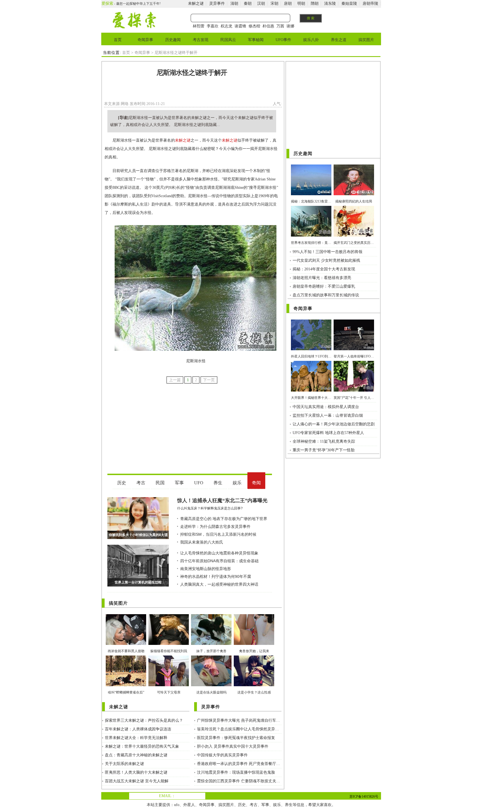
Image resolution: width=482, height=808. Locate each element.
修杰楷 (254, 26)
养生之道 (338, 40)
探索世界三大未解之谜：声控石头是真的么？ (144, 720)
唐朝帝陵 (370, 3)
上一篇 (175, 380)
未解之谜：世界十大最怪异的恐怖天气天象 (142, 746)
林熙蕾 (198, 26)
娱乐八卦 (311, 40)
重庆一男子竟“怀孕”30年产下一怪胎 (324, 450)
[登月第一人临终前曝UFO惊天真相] (354, 349)
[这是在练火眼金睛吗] (211, 685)
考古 (253, 805)
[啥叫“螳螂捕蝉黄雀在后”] (126, 685)
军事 (265, 805)
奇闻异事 (145, 40)
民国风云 (228, 40)
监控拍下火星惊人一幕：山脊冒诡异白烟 (328, 415)
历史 (242, 805)
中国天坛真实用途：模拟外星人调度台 (326, 407)
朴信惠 (268, 26)
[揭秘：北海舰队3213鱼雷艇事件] (311, 194)
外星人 (189, 805)
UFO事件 (283, 40)
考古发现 (200, 40)
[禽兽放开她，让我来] (254, 644)
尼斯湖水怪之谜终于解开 (191, 72)
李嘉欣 (212, 26)
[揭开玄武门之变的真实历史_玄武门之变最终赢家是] (354, 235)
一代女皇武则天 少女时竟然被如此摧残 (326, 260)
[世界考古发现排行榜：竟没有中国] (311, 235)
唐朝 (288, 3)
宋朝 (274, 3)
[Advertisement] (192, 90)
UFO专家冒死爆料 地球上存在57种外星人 (328, 433)
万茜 (280, 26)
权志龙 (226, 26)
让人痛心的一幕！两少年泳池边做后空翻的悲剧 (334, 424)
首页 (118, 40)
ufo (176, 805)
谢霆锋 (240, 26)
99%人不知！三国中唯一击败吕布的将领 (327, 252)
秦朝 (248, 3)
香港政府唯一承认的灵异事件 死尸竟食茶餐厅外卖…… (239, 764)
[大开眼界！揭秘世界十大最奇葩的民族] (311, 390)
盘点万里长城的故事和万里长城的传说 (326, 295)
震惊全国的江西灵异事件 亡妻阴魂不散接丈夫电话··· (239, 781)
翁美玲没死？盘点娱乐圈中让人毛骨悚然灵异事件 (239, 729)
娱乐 (277, 805)
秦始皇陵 (349, 3)
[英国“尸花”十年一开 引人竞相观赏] (354, 390)
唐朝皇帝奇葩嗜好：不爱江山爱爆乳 (324, 286)
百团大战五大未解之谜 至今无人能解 (136, 781)
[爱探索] (134, 27)
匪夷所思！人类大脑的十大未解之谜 (136, 772)
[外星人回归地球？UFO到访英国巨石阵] (311, 349)
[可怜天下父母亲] (168, 685)
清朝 (234, 3)
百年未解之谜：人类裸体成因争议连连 (138, 729)
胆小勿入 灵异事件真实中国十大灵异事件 (232, 746)
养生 (289, 805)
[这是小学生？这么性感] (254, 685)
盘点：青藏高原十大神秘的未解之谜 (136, 755)
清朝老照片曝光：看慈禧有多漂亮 (322, 278)
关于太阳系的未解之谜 (124, 764)
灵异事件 (217, 3)
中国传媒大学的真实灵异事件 (222, 755)
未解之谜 (196, 3)
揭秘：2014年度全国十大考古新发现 (324, 269)
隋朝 (315, 3)
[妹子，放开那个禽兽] (211, 644)
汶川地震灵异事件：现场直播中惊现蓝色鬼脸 (236, 772)
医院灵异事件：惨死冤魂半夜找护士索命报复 (236, 738)
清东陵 (330, 3)
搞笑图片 (366, 40)
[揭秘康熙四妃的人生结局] (354, 194)
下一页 (209, 380)
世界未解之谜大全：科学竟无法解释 (136, 738)
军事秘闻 (256, 40)
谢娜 (290, 26)
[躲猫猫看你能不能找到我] (168, 644)
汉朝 (261, 3)
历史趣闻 (173, 40)
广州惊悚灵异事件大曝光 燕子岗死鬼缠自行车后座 (239, 720)
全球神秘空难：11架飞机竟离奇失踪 (324, 441)
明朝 (301, 3)
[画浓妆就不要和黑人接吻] (126, 644)
